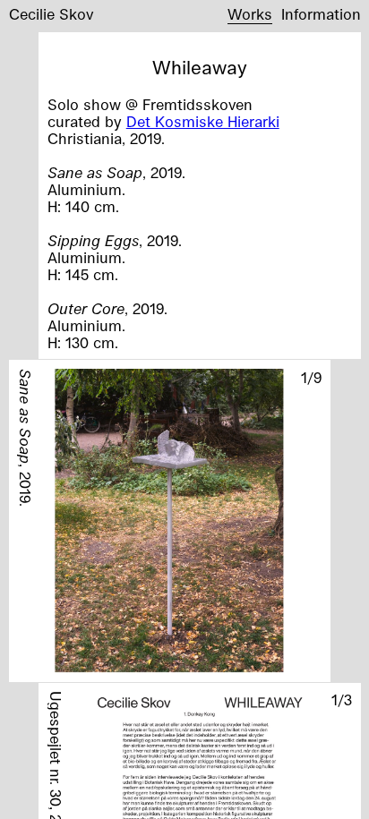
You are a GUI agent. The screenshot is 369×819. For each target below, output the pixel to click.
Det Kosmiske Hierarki (202, 121)
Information (321, 13)
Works (249, 13)
